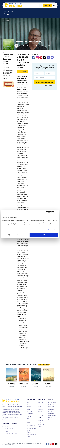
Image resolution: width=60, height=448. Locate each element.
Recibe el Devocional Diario (44, 82)
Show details (51, 230)
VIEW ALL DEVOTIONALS (44, 364)
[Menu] (53, 5)
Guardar (23, 71)
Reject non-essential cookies (16, 235)
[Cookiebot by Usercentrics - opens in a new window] (47, 212)
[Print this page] (52, 57)
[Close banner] (57, 211)
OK (44, 235)
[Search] (40, 5)
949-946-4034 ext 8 (11, 433)
